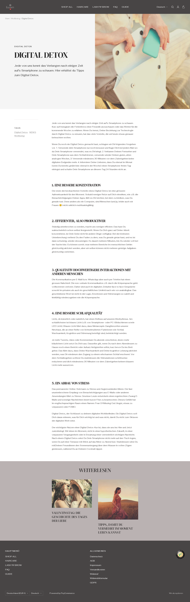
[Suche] (172, 7)
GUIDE (125, 7)
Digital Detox (23, 46)
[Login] (178, 7)
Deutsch (161, 7)
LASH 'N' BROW (101, 7)
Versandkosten (97, 569)
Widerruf (94, 574)
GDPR (93, 582)
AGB (92, 560)
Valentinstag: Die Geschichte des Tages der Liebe (69, 516)
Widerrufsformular (99, 578)
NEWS (32, 132)
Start (7, 18)
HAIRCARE (82, 7)
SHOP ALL (67, 7)
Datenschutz (96, 556)
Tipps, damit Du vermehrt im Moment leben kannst (115, 528)
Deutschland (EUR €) (16, 593)
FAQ (115, 7)
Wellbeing (15, 18)
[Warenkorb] (183, 7)
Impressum (95, 565)
